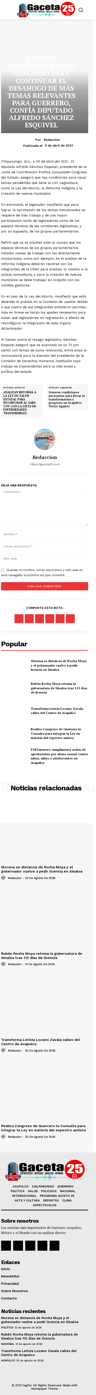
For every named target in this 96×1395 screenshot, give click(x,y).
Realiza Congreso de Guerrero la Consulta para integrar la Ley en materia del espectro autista (56, 733)
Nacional (7, 1344)
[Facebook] (19, 618)
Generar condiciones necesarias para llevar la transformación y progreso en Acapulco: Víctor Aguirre (67, 399)
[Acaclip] (54, 1245)
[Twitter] (29, 618)
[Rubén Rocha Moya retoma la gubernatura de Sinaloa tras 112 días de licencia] (14, 688)
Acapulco (8, 1360)
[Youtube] (42, 1245)
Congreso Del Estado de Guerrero (41, 50)
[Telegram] (70, 618)
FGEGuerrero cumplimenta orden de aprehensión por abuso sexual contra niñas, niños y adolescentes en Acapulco (59, 756)
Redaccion (52, 139)
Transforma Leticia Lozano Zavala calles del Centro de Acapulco (57, 710)
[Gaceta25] (46, 9)
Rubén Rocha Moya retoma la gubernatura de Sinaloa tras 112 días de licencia (59, 687)
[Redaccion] (44, 439)
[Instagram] (18, 1245)
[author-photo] (4, 877)
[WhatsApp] (49, 618)
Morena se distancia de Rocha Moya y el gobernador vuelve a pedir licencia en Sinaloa (58, 665)
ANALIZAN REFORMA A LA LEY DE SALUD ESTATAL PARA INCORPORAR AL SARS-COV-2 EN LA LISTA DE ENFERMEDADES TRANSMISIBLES (20, 403)
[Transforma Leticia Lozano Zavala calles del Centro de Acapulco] (14, 711)
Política (7, 1327)
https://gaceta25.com (44, 464)
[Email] (60, 618)
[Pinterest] (39, 618)
